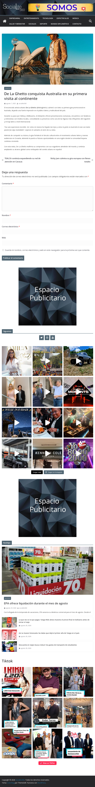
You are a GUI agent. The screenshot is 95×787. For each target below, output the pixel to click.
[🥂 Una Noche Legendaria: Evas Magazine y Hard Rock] (47, 423)
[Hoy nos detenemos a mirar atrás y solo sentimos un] (78, 392)
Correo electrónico (11, 226)
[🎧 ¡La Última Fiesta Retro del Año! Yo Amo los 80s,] (78, 453)
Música (76, 18)
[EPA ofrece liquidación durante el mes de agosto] (47, 571)
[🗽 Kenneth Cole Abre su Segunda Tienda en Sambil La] (47, 453)
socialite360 (22, 103)
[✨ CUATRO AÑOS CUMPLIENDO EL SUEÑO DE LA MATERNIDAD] (17, 392)
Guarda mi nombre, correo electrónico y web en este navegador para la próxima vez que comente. (47, 250)
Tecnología (48, 18)
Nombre (6, 215)
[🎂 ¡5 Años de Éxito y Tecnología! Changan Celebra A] (17, 453)
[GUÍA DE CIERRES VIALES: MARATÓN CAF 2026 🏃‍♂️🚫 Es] (47, 361)
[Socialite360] (4, 21)
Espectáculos (63, 18)
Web (4, 237)
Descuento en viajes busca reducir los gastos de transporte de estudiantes (48, 645)
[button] (17, 682)
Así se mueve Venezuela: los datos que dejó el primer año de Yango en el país (49, 633)
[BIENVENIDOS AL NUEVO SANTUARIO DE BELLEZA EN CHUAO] (17, 361)
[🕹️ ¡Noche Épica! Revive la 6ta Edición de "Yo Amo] (78, 423)
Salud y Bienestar (17, 24)
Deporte (43, 24)
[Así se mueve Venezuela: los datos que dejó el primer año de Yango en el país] (9, 635)
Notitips (7, 598)
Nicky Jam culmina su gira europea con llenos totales (70, 160)
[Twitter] (41, 337)
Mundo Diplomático (60, 24)
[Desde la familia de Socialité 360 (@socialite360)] (17, 423)
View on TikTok (49, 763)
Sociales (32, 24)
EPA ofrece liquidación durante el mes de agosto (36, 603)
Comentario (8, 183)
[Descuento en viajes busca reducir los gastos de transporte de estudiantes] (9, 646)
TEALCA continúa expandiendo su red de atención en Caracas (22, 160)
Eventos (7, 88)
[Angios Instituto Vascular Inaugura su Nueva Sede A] (47, 392)
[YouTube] (52, 337)
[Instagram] (47, 337)
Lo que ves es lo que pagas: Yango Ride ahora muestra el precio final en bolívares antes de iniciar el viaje (54, 621)
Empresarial (14, 18)
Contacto (77, 24)
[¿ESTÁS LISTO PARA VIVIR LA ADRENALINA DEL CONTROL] (78, 361)
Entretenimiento (31, 18)
